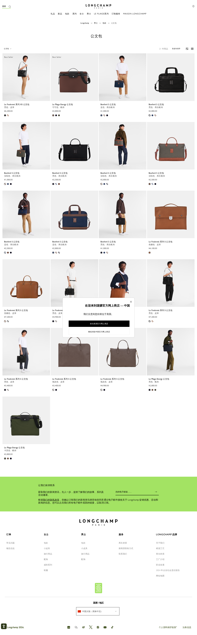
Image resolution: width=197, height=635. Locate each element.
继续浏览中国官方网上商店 (99, 332)
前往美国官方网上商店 (99, 324)
